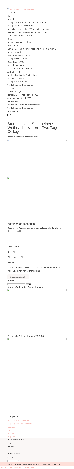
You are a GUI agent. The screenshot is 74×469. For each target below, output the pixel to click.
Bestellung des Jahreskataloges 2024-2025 (27, 32)
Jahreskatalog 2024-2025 (19, 98)
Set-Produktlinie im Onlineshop (22, 75)
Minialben (11, 433)
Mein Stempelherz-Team (18, 55)
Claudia (12, 136)
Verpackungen (13, 437)
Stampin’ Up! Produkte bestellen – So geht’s (28, 22)
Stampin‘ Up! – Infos (17, 59)
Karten (10, 430)
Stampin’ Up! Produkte (18, 82)
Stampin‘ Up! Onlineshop (19, 42)
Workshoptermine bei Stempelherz (23, 105)
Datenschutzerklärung (14, 453)
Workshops (12, 101)
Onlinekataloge (14, 92)
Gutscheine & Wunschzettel (20, 36)
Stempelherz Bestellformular (20, 26)
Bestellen (11, 19)
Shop (9, 39)
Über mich (10, 446)
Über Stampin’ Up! (16, 62)
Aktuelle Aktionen (15, 65)
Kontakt (11, 88)
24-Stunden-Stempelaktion (19, 68)
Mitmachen (12, 45)
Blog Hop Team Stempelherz (19, 424)
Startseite (12, 13)
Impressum (10, 450)
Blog (9, 16)
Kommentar (13, 247)
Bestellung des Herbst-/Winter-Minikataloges (28, 29)
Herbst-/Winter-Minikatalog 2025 (22, 95)
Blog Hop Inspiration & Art (18, 420)
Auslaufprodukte (15, 72)
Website (10, 262)
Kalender (11, 427)
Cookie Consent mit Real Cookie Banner (17, 467)
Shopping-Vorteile (15, 78)
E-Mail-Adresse (14, 257)
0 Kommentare (33, 136)
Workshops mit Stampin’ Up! (20, 85)
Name (10, 252)
